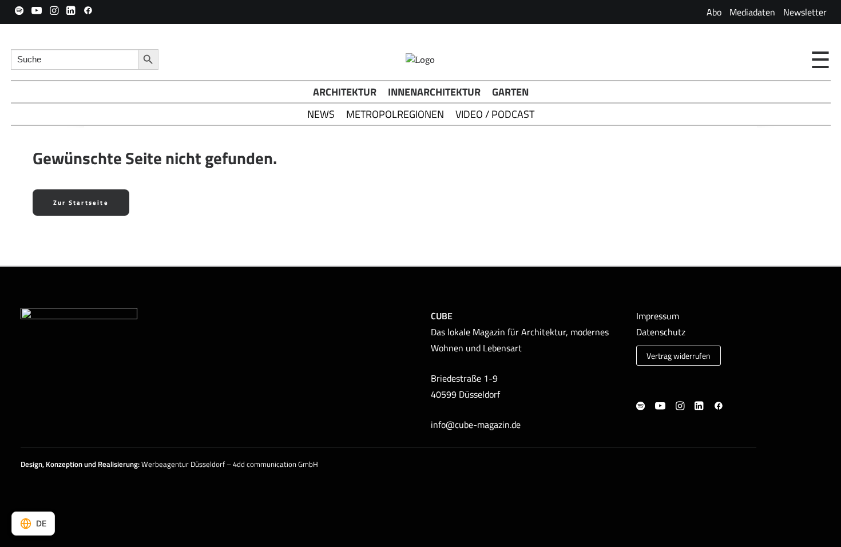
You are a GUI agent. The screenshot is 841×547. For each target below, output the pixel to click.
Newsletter (805, 12)
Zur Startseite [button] (81, 202)
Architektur (344, 92)
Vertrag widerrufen (678, 356)
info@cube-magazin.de (476, 424)
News (321, 114)
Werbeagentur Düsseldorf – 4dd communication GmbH (229, 464)
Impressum (657, 316)
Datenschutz (660, 332)
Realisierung (118, 464)
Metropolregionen (395, 114)
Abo (714, 12)
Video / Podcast (494, 114)
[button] (19, 10)
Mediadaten (752, 12)
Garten (510, 92)
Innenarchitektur (434, 92)
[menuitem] (714, 12)
